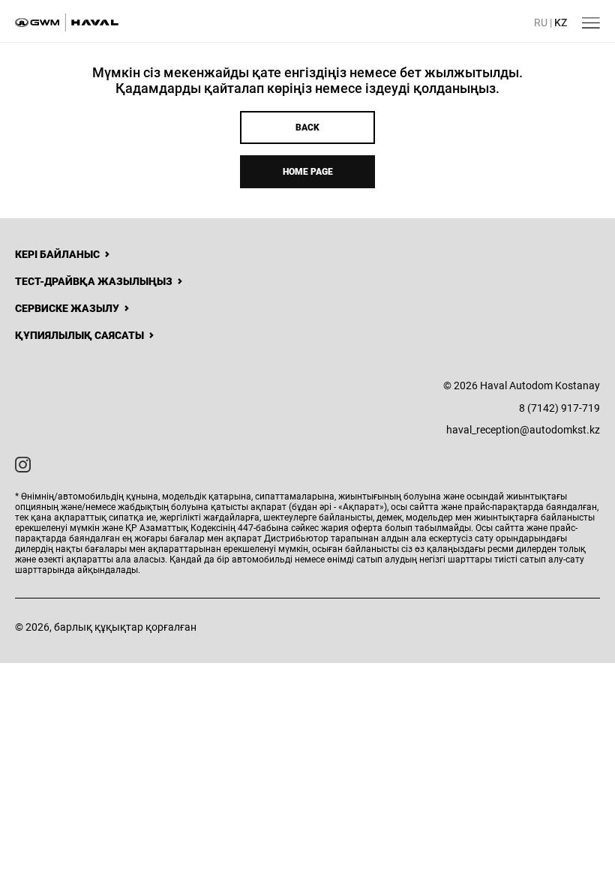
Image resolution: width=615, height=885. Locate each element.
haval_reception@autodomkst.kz (523, 430)
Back (308, 127)
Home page (308, 171)
